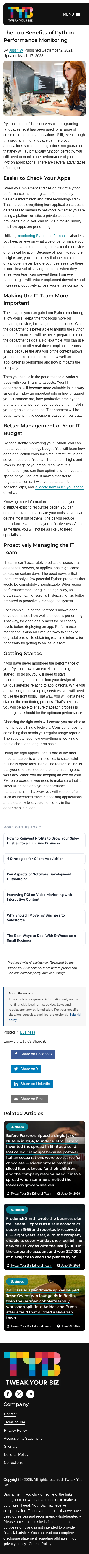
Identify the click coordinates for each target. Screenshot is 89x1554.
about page (57, 973)
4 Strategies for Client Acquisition (35, 858)
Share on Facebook (35, 1054)
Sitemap (10, 1446)
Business (27, 1032)
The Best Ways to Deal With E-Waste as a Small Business (41, 938)
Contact (10, 1414)
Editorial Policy (16, 1454)
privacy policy (15, 1544)
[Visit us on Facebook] (7, 1394)
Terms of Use (14, 1422)
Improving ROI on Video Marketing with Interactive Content (39, 897)
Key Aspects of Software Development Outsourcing (39, 876)
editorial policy (30, 973)
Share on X (29, 1069)
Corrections (13, 1462)
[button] (68, 14)
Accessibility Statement (23, 1438)
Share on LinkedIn (34, 1084)
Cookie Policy (40, 1544)
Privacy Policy (15, 1430)
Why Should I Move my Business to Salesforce (36, 917)
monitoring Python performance (43, 236)
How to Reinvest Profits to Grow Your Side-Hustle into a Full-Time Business (43, 840)
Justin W (16, 50)
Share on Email (32, 1099)
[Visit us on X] (19, 1394)
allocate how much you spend (59, 487)
